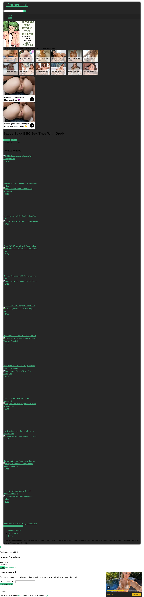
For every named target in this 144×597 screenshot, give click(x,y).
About (7, 140)
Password (3, 565)
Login (2, 567)
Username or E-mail (7, 581)
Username (4, 562)
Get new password (6, 584)
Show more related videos (13, 526)
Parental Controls (14, 531)
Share (14, 140)
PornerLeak (17, 4)
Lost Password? (11, 567)
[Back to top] (0, 547)
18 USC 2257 (13, 533)
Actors (10, 18)
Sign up (21, 595)
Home (10, 15)
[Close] (0, 549)
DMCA (10, 536)
